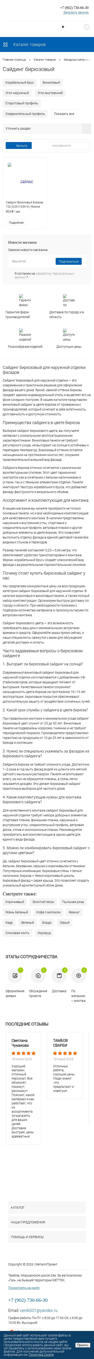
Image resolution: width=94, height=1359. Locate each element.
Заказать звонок (76, 12)
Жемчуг (74, 912)
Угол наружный (17, 93)
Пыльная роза (73, 902)
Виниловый (51, 82)
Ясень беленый (16, 912)
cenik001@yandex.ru (38, 1310)
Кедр (9, 922)
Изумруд (44, 933)
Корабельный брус (19, 82)
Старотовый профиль (21, 103)
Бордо (47, 922)
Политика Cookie (41, 1354)
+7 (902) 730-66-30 (74, 8)
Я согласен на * (44, 275)
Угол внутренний (50, 93)
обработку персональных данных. (44, 275)
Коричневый (14, 902)
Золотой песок (43, 902)
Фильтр (21, 146)
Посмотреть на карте (23, 1288)
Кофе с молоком (48, 912)
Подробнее (16, 222)
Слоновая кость (17, 933)
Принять (83, 1345)
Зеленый (27, 922)
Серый (65, 922)
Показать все (64, 114)
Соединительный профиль (25, 114)
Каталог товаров (29, 44)
